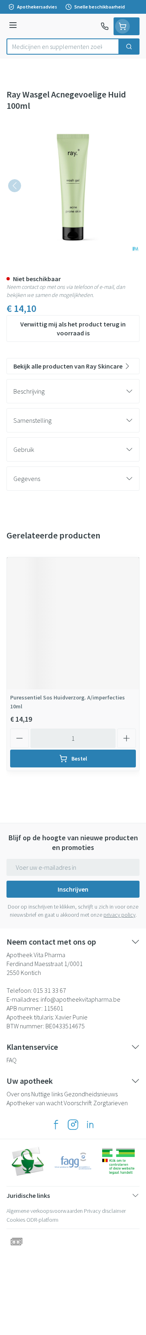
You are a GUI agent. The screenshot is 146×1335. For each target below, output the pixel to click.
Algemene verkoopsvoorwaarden (44, 1210)
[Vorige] (14, 185)
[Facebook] (56, 1125)
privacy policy (119, 914)
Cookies (15, 1219)
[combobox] (62, 46)
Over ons (18, 1094)
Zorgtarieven (110, 1103)
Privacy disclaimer (105, 1210)
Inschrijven (73, 889)
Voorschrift (78, 1103)
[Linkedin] (90, 1125)
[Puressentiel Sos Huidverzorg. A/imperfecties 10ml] (73, 623)
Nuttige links (47, 1094)
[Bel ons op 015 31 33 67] (105, 26)
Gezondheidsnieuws (91, 1094)
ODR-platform (42, 1219)
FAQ (11, 1060)
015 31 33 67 (49, 990)
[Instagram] (73, 1125)
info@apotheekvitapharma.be (80, 999)
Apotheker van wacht (34, 1103)
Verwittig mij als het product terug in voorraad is (73, 328)
